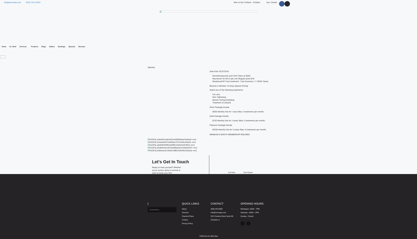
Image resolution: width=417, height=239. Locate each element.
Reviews (81, 47)
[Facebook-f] (282, 4)
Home (4, 47)
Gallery (52, 47)
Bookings (61, 47)
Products (34, 47)
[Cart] (2, 56)
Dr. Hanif (12, 47)
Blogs (43, 47)
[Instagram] (287, 4)
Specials (71, 47)
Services (23, 47)
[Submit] (173, 209)
